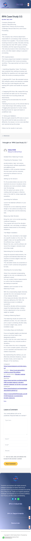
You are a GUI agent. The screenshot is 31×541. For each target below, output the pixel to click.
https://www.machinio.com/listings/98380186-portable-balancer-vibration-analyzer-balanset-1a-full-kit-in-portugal (15, 382)
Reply (5, 401)
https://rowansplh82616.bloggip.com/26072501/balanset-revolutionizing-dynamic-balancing (15, 396)
